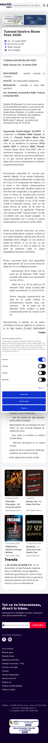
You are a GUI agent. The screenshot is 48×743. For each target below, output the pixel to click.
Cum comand (7, 648)
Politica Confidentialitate (12, 686)
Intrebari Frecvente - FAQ (13, 663)
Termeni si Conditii (9, 667)
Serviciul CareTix (9, 678)
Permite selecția (24, 401)
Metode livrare (8, 656)
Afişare (40, 387)
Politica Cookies (8, 689)
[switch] (42, 366)
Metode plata (7, 652)
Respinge (24, 408)
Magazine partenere (10, 660)
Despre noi (6, 682)
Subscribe (38, 625)
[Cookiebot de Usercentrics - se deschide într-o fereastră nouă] (34, 333)
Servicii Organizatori (10, 674)
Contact (5, 671)
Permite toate (24, 394)
